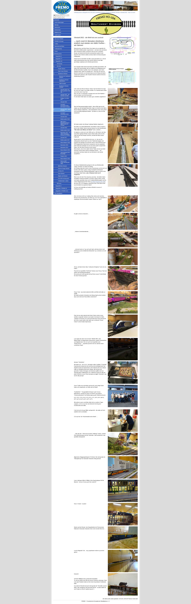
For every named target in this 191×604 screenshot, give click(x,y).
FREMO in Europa (59, 41)
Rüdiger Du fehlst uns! (64, 99)
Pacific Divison (61, 68)
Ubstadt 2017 (63, 137)
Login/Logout (58, 34)
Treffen (56, 43)
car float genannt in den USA (98, 181)
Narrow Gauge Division (63, 168)
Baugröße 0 (58, 186)
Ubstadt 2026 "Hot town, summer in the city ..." (65, 91)
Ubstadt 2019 (63, 116)
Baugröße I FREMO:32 (61, 188)
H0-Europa (59, 63)
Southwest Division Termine (113, 12)
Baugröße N (59, 56)
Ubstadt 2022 (63, 102)
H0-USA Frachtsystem (63, 178)
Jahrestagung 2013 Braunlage (65, 153)
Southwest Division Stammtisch (63, 80)
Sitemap (56, 24)
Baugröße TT (59, 58)
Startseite (57, 20)
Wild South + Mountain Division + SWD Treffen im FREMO (65, 123)
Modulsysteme (78, 12)
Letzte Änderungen (59, 22)
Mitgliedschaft (58, 32)
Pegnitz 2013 (63, 156)
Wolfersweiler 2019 (65, 119)
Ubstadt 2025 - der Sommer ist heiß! (65, 95)
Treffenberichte (58, 48)
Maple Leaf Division (62, 176)
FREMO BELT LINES (63, 181)
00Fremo (59, 183)
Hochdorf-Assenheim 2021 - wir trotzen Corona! (65, 105)
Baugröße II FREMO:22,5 (62, 190)
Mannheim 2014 (64, 147)
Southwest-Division (100, 12)
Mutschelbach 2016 (65, 142)
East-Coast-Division (63, 71)
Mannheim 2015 (64, 145)
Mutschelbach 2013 (65, 158)
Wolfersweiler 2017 (65, 140)
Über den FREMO (59, 38)
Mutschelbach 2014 (65, 150)
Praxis (56, 51)
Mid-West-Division (62, 166)
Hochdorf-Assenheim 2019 (64, 113)
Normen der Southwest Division (64, 77)
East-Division (61, 173)
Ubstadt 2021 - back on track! (65, 110)
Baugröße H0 (86, 12)
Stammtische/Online (59, 46)
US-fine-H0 (60, 171)
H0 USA (93, 12)
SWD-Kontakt (62, 83)
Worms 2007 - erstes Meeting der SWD (65, 162)
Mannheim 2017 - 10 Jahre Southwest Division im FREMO (65, 134)
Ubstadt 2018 (63, 127)
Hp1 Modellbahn (58, 193)
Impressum (57, 27)
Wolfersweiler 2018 (65, 130)
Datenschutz (58, 29)
